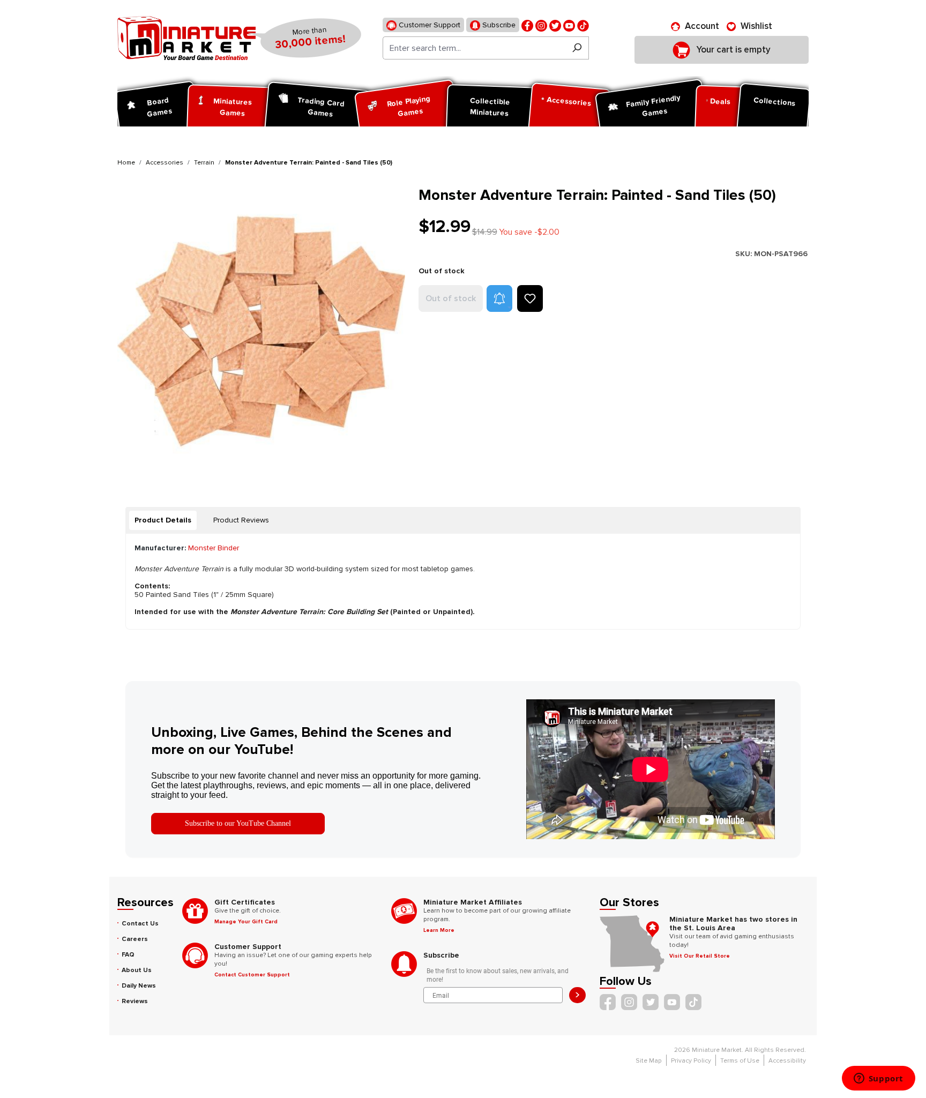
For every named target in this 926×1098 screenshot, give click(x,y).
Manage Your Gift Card (246, 921)
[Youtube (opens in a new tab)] (569, 24)
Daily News (139, 986)
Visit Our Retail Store (699, 956)
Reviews (135, 1001)
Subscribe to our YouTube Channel (238, 823)
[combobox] (474, 47)
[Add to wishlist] (530, 298)
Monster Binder (213, 547)
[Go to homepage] (186, 38)
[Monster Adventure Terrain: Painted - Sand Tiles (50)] (261, 330)
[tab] (163, 520)
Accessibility (787, 1061)
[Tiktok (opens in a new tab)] (583, 24)
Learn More (438, 930)
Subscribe (498, 24)
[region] (261, 330)
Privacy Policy (691, 1061)
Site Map (649, 1061)
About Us (137, 970)
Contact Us (140, 924)
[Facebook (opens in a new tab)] (527, 24)
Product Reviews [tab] (241, 520)
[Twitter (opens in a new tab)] (555, 24)
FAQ (128, 955)
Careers (135, 939)
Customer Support (428, 24)
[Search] (577, 47)
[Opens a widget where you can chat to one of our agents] (878, 1079)
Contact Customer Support (252, 975)
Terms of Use (739, 1061)
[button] (499, 298)
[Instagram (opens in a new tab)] (541, 24)
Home (126, 163)
